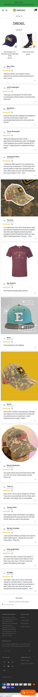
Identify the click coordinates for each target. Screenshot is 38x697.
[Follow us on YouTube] (8, 666)
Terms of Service (26, 626)
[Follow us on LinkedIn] (4, 670)
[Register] (29, 650)
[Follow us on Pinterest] (4, 666)
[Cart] (35, 10)
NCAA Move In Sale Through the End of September (19, 4)
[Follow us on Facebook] (4, 662)
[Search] (6, 10)
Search (23, 617)
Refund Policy (25, 623)
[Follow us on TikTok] (13, 666)
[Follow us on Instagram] (13, 662)
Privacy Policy (25, 620)
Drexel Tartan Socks (28, 52)
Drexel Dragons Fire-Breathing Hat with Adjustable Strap (9, 53)
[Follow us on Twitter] (8, 662)
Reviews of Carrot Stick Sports (19, 602)
